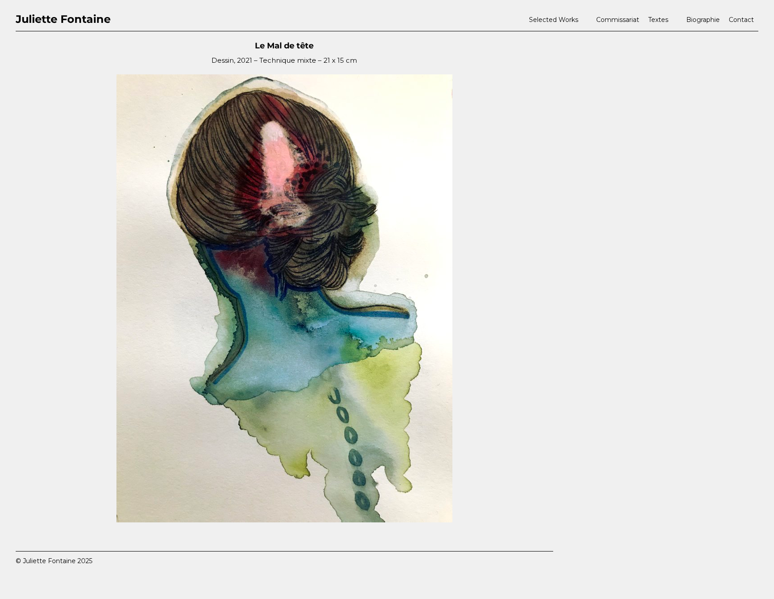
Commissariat (617, 20)
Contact (741, 20)
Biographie (703, 20)
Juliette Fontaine (63, 19)
